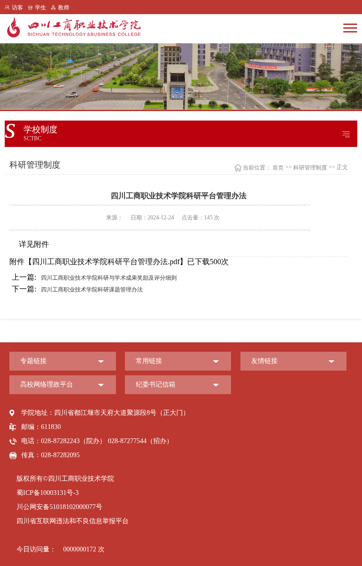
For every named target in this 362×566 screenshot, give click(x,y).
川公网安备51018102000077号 (59, 506)
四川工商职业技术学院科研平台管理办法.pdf (106, 262)
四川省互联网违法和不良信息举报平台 (72, 521)
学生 (40, 7)
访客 (17, 7)
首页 (278, 167)
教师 (63, 7)
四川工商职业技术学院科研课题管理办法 (77, 289)
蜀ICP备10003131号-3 (47, 492)
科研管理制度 (310, 167)
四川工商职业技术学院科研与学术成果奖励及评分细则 (94, 277)
